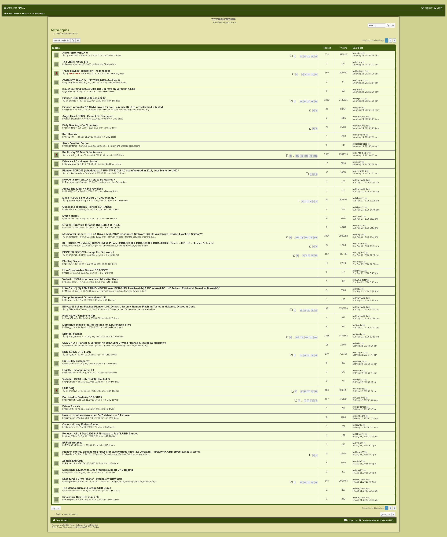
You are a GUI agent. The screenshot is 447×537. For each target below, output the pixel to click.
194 (306, 156)
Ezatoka (359, 370)
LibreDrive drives (118, 82)
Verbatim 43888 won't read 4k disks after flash (90, 279)
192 (297, 156)
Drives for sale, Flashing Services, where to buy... (127, 109)
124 (302, 237)
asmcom (73, 237)
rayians (358, 53)
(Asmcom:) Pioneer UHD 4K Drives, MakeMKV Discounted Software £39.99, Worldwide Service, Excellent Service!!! (132, 234)
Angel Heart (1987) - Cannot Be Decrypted (87, 116)
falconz (68, 64)
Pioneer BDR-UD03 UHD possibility (83, 98)
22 (305, 56)
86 (305, 101)
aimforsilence (71, 490)
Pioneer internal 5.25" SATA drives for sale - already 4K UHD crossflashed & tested (112, 107)
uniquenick (360, 407)
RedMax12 (360, 71)
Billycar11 (360, 98)
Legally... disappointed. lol (78, 370)
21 (301, 56)
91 (316, 310)
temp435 (359, 225)
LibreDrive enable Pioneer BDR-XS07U (85, 270)
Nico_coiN (70, 327)
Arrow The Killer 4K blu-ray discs (82, 188)
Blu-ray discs (110, 64)
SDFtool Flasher (72, 333)
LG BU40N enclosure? (76, 361)
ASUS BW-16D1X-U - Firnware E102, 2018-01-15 (91, 79)
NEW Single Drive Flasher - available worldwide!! (92, 479)
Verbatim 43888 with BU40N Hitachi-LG (86, 379)
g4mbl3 (358, 461)
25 (316, 56)
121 (311, 337)
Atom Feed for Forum (75, 143)
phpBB (65, 525)
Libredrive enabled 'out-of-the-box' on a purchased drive (96, 324)
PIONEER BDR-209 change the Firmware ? (88, 252)
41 (305, 482)
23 (308, 56)
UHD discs (109, 91)
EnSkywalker (71, 499)
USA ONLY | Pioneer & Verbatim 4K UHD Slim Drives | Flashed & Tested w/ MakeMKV (114, 342)
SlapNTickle (71, 318)
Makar (68, 291)
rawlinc (68, 227)
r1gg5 (68, 273)
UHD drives (115, 55)
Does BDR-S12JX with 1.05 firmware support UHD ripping (97, 469)
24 (312, 56)
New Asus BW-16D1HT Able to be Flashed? (88, 179)
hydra (71, 355)
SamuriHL (360, 389)
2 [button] (390, 40)
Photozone (70, 463)
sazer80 (69, 409)
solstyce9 (69, 363)
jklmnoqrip (70, 418)
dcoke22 (359, 216)
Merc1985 (73, 55)
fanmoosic (70, 218)
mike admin (74, 73)
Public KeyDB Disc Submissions (82, 152)
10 (308, 74)
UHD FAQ (68, 388)
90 (312, 310)
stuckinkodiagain (73, 119)
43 (312, 482)
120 (306, 337)
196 (315, 156)
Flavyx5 (359, 234)
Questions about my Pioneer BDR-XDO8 (87, 206)
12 (316, 74)
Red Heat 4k (69, 134)
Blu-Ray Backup (72, 261)
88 (312, 101)
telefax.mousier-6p (77, 200)
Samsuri (359, 262)
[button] (394, 40)
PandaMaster (71, 182)
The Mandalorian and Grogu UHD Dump (86, 488)
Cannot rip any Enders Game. (80, 424)
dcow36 (69, 264)
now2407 (69, 137)
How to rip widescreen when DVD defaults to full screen (96, 415)
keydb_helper (75, 155)
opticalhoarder (76, 173)
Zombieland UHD (72, 460)
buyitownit (70, 400)
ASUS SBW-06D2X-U (75, 52)
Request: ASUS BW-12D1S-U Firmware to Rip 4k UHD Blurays (100, 433)
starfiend (69, 427)
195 (311, 156)
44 (316, 482)
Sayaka (358, 325)
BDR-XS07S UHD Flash (76, 352)
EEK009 (69, 445)
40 (301, 482)
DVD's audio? (70, 216)
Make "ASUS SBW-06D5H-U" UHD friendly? (89, 197)
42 (308, 482)
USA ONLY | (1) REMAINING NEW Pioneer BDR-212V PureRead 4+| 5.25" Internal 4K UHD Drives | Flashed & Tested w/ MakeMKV (140, 288)
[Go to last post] (364, 53)
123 (297, 237)
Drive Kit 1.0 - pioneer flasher (80, 161)
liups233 (69, 472)
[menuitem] (21, 8)
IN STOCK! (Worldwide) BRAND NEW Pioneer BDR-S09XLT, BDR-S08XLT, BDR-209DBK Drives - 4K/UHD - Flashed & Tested (138, 243)
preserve (73, 391)
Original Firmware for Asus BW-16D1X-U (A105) (91, 225)
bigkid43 (69, 191)
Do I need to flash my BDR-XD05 (82, 397)
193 (302, 156)
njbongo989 (71, 82)
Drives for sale (71, 406)
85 (301, 101)
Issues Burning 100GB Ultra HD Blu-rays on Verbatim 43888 (98, 89)
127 (315, 237)
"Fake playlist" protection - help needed (86, 70)
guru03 (68, 91)
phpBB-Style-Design (90, 527)
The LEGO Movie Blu (75, 61)
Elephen (69, 300)
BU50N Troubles (72, 442)
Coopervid (360, 80)
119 (302, 337)
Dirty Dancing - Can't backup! (80, 125)
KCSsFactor (70, 282)
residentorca (71, 146)
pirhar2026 (360, 171)
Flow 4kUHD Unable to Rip (78, 315)
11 (312, 74)
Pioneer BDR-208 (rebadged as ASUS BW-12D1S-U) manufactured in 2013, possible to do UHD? (120, 170)
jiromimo (73, 255)
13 (316, 392)
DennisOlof (70, 209)
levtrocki (69, 246)
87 (308, 101)
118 (297, 337)
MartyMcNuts (361, 116)
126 (311, 237)
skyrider (69, 109)
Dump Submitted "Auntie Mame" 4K (84, 297)
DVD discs (112, 218)
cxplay (358, 162)
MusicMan (70, 372)
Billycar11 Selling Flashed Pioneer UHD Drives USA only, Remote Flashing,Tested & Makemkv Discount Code (128, 306)
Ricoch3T (359, 452)
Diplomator (70, 382)
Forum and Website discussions (125, 146)
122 (315, 337)
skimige (72, 101)
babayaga (70, 164)
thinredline (70, 128)
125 (306, 237)
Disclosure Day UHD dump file (80, 497)
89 (316, 101)
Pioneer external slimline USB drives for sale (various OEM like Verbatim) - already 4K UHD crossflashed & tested (131, 451)
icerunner (359, 243)
